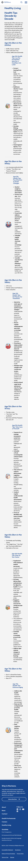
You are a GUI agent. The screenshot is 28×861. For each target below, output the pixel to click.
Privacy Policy (20, 853)
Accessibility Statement (7, 850)
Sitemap (12, 857)
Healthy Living (6, 825)
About (4, 807)
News (3, 810)
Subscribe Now (12, 799)
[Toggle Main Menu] (26, 2)
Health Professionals (8, 818)
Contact (4, 814)
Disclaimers (18, 850)
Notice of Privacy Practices (8, 853)
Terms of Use (5, 857)
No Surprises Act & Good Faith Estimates (12, 835)
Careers (4, 822)
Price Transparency (6, 832)
